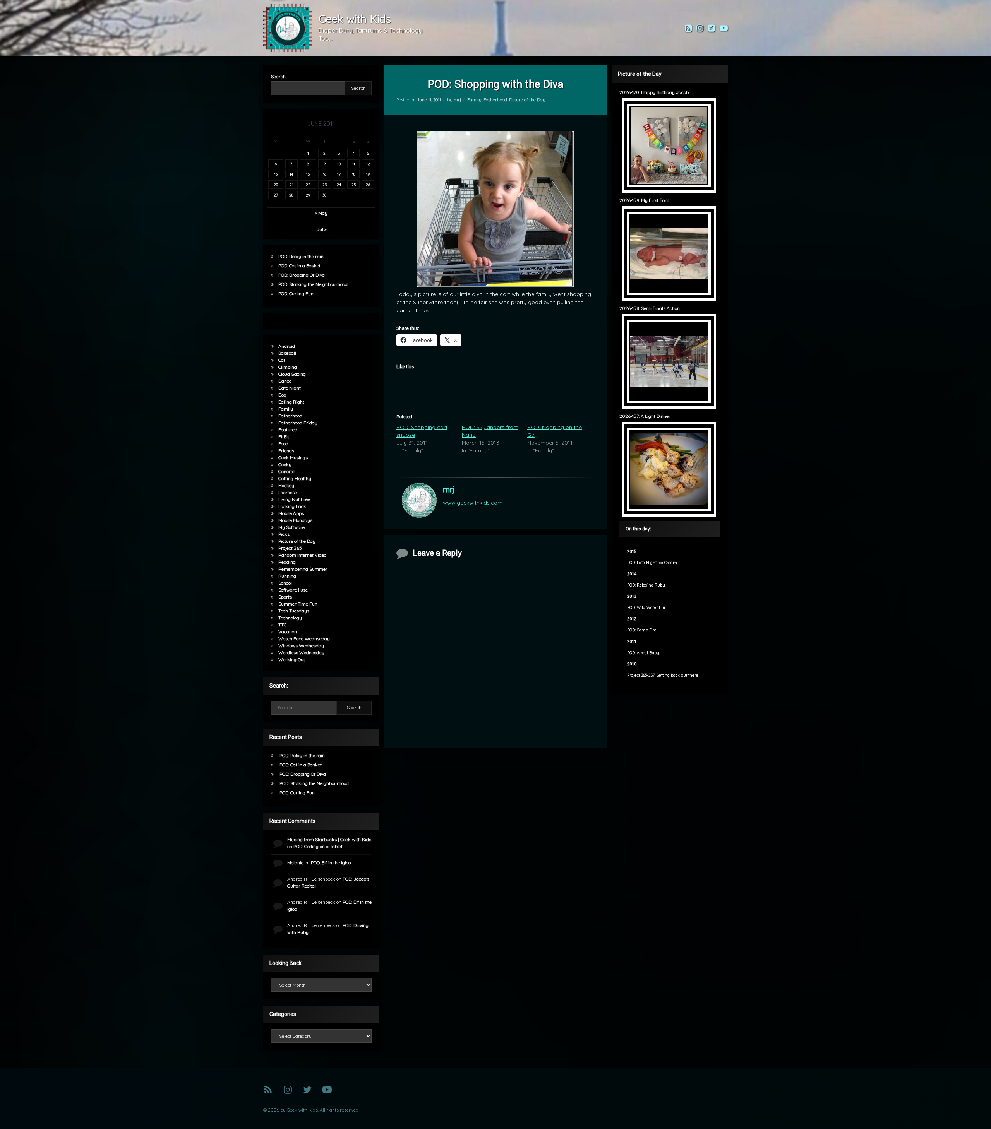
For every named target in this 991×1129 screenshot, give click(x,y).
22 (308, 184)
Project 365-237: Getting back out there (662, 675)
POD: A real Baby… (644, 652)
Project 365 (290, 548)
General (286, 471)
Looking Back (292, 506)
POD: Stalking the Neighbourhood (313, 284)
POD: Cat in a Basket (299, 266)
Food (283, 443)
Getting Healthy (294, 478)
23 (324, 184)
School (285, 583)
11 (353, 163)
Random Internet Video (302, 555)
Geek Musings (293, 457)
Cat (281, 360)
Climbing (287, 367)
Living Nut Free (294, 499)
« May (321, 213)
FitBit (283, 437)
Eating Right (291, 402)
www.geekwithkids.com (472, 502)
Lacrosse (287, 492)
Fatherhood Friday (297, 423)
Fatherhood (495, 100)
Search (278, 76)
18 (353, 174)
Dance (284, 381)
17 (339, 174)
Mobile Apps (291, 513)
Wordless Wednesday (301, 652)
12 (368, 163)
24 (339, 184)
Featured (287, 430)
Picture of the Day (527, 100)
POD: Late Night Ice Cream (652, 562)
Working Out (291, 659)
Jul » (321, 229)
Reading (287, 562)
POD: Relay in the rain (301, 256)
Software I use (293, 590)
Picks (284, 534)
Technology (290, 618)
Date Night (289, 388)
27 (276, 195)
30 (324, 195)
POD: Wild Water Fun (647, 607)
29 (308, 195)
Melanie (295, 863)
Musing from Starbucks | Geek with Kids (329, 839)
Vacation (287, 632)
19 (368, 174)
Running (287, 576)
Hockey (286, 485)
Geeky (284, 464)
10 (339, 163)
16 (324, 174)
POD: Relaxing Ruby (646, 585)
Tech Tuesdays (293, 611)
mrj (457, 100)
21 (291, 184)
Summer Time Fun (297, 604)
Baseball (287, 353)
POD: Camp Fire (642, 630)
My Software (291, 527)
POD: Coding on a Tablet (318, 846)
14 (291, 174)
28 (291, 195)
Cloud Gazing (292, 374)
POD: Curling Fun (296, 293)
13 (276, 174)
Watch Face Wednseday (304, 638)
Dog (282, 395)
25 (353, 184)
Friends (286, 450)
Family (474, 100)
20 (276, 184)
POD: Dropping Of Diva (301, 275)
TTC (282, 625)
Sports (285, 597)
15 (308, 174)
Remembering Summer (302, 569)
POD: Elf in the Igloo (331, 863)
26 (368, 184)
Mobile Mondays (295, 520)
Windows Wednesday (301, 645)
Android (286, 346)
